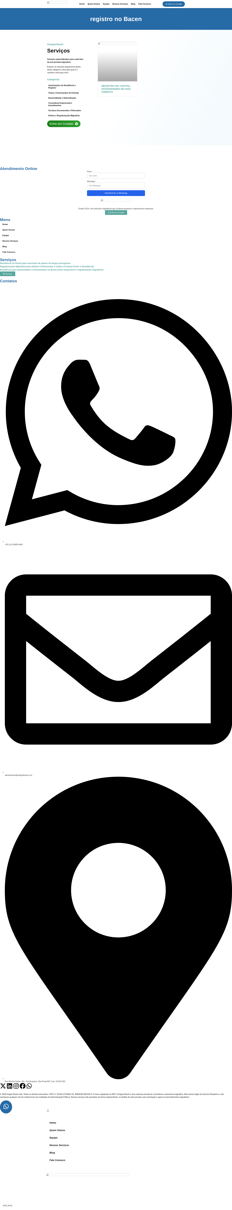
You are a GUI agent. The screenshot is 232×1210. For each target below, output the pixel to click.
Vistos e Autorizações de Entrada (63, 93)
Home (82, 4)
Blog (133, 4)
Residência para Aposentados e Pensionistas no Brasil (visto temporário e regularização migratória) (51, 270)
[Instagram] (16, 1086)
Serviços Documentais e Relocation (64, 110)
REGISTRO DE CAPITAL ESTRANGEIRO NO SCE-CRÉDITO (116, 88)
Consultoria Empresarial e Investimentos (60, 104)
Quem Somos (94, 4)
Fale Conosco (144, 4)
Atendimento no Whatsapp (116, 193)
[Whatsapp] (29, 1086)
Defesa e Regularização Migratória (64, 116)
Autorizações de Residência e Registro (62, 86)
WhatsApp (91, 181)
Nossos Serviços (120, 4)
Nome (90, 171)
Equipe (106, 4)
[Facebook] (23, 1086)
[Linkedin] (10, 1086)
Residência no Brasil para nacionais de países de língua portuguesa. (35, 263)
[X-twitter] (3, 1086)
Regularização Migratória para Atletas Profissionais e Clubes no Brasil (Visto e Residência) (47, 266)
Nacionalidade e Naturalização (62, 98)
